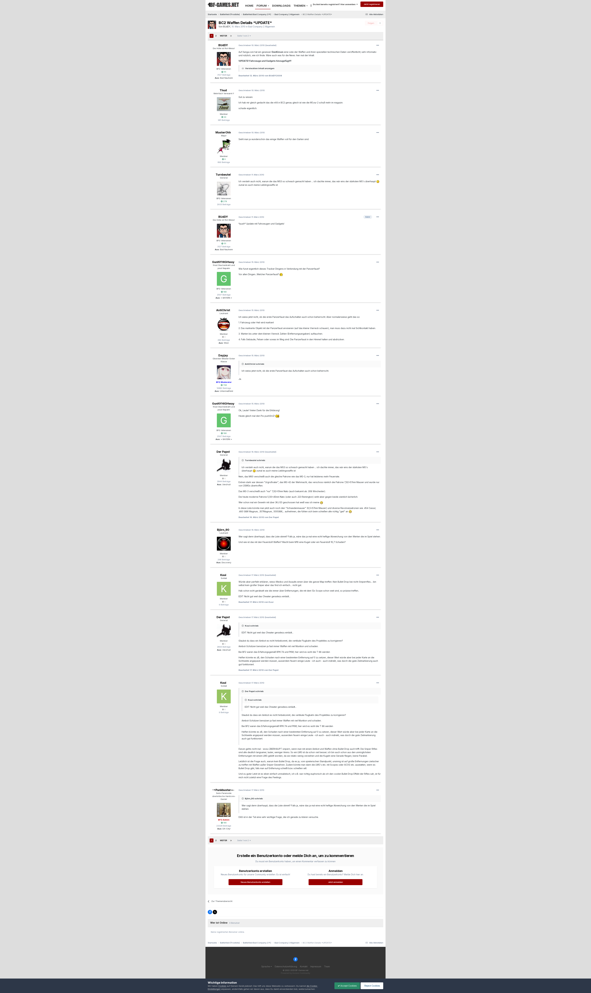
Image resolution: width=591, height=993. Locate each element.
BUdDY (226, 26)
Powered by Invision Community (295, 973)
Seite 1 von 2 (243, 36)
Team (327, 966)
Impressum (315, 966)
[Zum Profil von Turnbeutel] (224, 188)
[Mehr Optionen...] (378, 45)
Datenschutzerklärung (286, 966)
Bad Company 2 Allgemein (261, 26)
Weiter (223, 36)
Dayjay (223, 355)
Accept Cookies (348, 985)
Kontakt (304, 966)
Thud (223, 90)
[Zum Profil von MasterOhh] (224, 146)
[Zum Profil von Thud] (224, 104)
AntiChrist (223, 310)
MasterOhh (223, 132)
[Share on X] (215, 912)
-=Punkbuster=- (223, 790)
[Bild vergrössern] (377, 181)
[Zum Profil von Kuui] (224, 589)
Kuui (223, 575)
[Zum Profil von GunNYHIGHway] (224, 279)
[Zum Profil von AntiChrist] (224, 324)
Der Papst (223, 451)
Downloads (281, 5)
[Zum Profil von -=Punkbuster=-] (224, 810)
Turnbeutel (223, 174)
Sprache (266, 966)
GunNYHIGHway (223, 262)
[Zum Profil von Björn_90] (224, 544)
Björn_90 (223, 529)
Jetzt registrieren (372, 4)
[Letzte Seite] (231, 36)
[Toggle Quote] (243, 364)
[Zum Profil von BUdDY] (212, 25)
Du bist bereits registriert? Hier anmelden (334, 4)
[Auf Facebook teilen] (210, 912)
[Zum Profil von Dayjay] (224, 372)
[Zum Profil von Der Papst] (224, 465)
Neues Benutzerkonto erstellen (255, 882)
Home (249, 5)
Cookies (222, 986)
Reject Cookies (372, 985)
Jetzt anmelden (335, 882)
